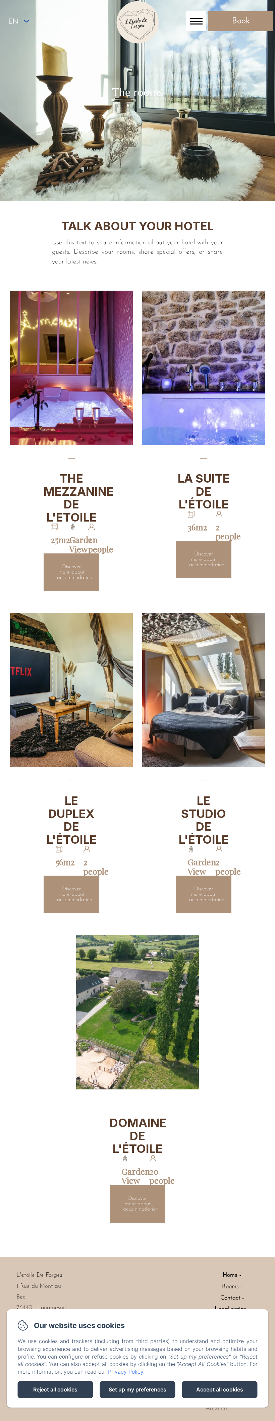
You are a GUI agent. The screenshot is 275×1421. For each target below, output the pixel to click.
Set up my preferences (137, 1389)
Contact (230, 1298)
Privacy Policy (125, 1371)
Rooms (230, 1287)
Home (230, 1275)
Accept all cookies (219, 1389)
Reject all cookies (55, 1389)
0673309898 (59, 22)
